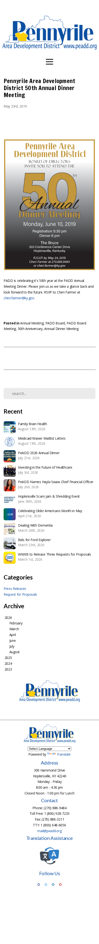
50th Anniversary (30, 328)
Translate (64, 754)
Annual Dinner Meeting (61, 328)
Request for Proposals (20, 594)
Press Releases (15, 588)
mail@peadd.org (49, 831)
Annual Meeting (31, 323)
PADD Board (55, 323)
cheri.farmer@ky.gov (19, 298)
